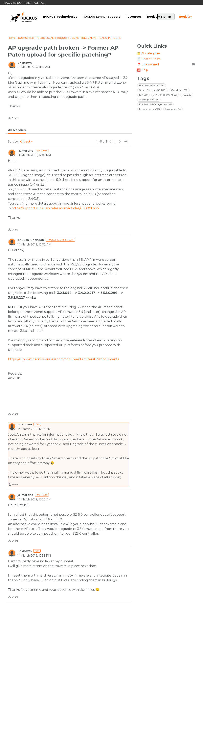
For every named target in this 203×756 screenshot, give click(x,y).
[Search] (153, 16)
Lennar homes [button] (149, 109)
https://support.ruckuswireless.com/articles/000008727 (55, 208)
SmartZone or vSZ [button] (152, 90)
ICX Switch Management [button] (155, 104)
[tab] (17, 130)
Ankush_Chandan (30, 240)
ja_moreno (25, 150)
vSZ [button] (186, 94)
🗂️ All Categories (148, 53)
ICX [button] (143, 94)
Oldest (25, 142)
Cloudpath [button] (179, 90)
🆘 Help (142, 70)
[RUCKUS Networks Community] (24, 17)
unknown (24, 63)
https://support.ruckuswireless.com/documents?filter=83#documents (63, 359)
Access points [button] (149, 99)
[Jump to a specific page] (126, 141)
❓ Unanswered (166, 64)
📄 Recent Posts (148, 59)
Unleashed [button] (173, 109)
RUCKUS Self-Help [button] (151, 85)
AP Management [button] (165, 94)
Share (13, 119)
